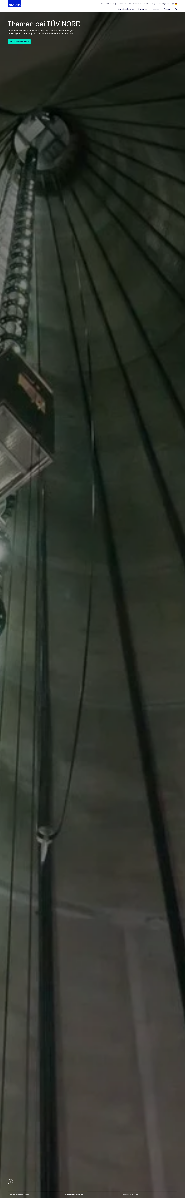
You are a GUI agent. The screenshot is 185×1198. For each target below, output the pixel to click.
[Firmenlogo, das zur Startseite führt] (14, 3)
